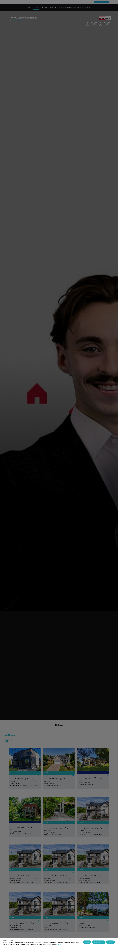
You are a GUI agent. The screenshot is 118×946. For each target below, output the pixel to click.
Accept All (87, 942)
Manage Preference (98, 942)
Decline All (110, 942)
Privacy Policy (61, 944)
